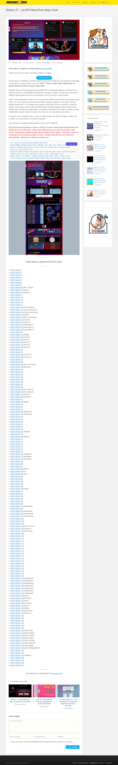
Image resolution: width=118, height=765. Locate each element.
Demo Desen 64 (17, 426)
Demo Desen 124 (17, 573)
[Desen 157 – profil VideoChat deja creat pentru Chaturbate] (90, 193)
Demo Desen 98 (17, 508)
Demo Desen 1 (16, 270)
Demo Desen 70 (17, 439)
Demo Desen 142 (17, 618)
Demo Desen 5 (16, 280)
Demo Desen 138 (17, 608)
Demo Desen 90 (17, 489)
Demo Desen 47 (17, 384)
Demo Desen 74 (17, 449)
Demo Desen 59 (17, 414)
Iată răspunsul (56, 673)
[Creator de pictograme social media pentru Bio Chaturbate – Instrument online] (98, 76)
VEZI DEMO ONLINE (44, 78)
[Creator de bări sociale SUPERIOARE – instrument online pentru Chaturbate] (90, 126)
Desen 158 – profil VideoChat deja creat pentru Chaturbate (100, 180)
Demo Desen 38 (17, 362)
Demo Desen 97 (17, 506)
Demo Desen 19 (17, 315)
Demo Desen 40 (17, 367)
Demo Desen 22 (17, 322)
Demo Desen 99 (17, 511)
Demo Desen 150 (17, 638)
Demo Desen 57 (17, 409)
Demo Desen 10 (17, 292)
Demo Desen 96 (17, 504)
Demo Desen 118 (17, 558)
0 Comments (59, 63)
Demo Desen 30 (17, 342)
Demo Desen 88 (17, 484)
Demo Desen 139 (17, 610)
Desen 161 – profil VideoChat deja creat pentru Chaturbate (100, 146)
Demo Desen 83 (17, 471)
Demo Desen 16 (17, 307)
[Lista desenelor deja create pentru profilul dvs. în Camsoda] (98, 92)
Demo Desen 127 (17, 581)
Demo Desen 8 (16, 287)
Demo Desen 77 (17, 456)
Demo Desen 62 (17, 421)
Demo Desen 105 (17, 526)
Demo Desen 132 (17, 593)
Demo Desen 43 (17, 374)
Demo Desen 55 (17, 404)
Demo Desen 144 (17, 623)
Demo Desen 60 (17, 417)
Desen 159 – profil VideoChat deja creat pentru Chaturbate (100, 169)
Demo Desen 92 (17, 494)
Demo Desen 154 (17, 648)
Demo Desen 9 (16, 290)
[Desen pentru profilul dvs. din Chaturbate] (98, 69)
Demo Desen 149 (17, 635)
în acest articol (46, 68)
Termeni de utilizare (82, 763)
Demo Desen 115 (17, 551)
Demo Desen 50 (17, 392)
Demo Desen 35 (17, 354)
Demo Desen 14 (17, 302)
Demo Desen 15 (17, 305)
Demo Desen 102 (17, 518)
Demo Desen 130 (17, 588)
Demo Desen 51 (17, 394)
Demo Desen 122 (17, 568)
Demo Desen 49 (17, 389)
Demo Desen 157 (17, 655)
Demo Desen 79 (17, 461)
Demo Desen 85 (17, 476)
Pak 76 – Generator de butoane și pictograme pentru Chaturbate (44, 701)
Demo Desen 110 (17, 538)
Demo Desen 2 (16, 272)
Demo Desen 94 (17, 499)
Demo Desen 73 (17, 446)
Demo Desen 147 (17, 630)
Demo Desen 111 (17, 541)
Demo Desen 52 (17, 397)
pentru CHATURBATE (43, 63)
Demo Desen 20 (17, 317)
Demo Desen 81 (17, 466)
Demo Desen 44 (17, 377)
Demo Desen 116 (17, 553)
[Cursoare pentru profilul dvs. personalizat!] (98, 108)
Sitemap (101, 763)
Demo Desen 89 (17, 486)
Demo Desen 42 (17, 372)
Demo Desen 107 (17, 531)
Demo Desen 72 (17, 444)
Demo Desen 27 (17, 334)
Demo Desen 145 (17, 625)
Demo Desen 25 (17, 330)
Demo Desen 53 (17, 399)
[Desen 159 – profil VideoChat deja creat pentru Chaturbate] (90, 170)
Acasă (74, 763)
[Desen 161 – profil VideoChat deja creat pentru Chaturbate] (90, 148)
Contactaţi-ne (108, 763)
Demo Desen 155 (17, 650)
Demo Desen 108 (17, 533)
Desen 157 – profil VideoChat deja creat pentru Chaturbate (100, 192)
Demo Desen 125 (17, 576)
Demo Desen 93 (17, 496)
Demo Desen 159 (17, 660)
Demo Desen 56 (17, 407)
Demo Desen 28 (17, 337)
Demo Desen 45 (17, 379)
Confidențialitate (93, 763)
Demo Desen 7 (16, 285)
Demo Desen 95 (17, 501)
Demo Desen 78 (17, 459)
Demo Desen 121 (17, 566)
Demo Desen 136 (17, 603)
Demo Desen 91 (17, 491)
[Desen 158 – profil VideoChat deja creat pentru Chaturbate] (90, 182)
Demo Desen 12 (17, 297)
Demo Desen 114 (17, 548)
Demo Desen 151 (17, 640)
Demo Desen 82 (17, 469)
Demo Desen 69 (17, 436)
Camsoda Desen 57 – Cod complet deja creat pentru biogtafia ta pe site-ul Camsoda (68, 702)
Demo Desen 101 (17, 516)
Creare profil (30, 63)
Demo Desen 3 (16, 275)
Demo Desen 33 (17, 349)
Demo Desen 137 (17, 605)
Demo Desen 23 (17, 325)
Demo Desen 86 (17, 479)
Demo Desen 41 (17, 369)
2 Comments (97, 140)
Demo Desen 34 (17, 352)
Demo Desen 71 (17, 441)
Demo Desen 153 (17, 645)
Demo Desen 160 (17, 663)
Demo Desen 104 (17, 523)
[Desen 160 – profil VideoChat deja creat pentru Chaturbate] (90, 159)
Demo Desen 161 (17, 665)
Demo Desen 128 (17, 583)
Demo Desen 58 (17, 412)
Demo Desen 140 (17, 613)
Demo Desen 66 (17, 429)
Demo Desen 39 (17, 364)
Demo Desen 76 (17, 454)
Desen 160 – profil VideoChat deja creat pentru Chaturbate (100, 157)
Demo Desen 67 (17, 431)
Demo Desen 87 (17, 481)
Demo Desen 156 (17, 653)
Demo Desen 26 (17, 332)
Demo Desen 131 (17, 591)
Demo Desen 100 (17, 513)
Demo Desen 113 (17, 546)
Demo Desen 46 (17, 382)
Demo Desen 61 (17, 419)
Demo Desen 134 (17, 598)
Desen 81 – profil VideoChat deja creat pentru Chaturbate (20, 700)
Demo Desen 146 (17, 628)
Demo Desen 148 (17, 633)
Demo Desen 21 (17, 320)
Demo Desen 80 (17, 464)
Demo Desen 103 (17, 521)
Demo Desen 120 (17, 563)
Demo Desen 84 (17, 474)
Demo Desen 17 (17, 310)
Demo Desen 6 (16, 282)
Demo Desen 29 (17, 339)
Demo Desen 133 (17, 595)
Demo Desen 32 (17, 347)
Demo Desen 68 (17, 434)
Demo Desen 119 (17, 561)
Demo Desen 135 (17, 600)
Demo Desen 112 (17, 543)
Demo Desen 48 (17, 387)
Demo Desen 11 (17, 295)
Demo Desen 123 (17, 571)
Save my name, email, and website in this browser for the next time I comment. (42, 742)
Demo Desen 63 (17, 424)
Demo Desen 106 (17, 528)
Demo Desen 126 (17, 578)
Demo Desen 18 (17, 312)
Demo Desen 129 (17, 586)
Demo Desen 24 (17, 327)
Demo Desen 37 (17, 359)
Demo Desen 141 (17, 615)
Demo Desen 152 (17, 643)
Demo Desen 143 (17, 620)
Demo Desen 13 (17, 300)
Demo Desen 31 (17, 344)
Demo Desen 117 (17, 556)
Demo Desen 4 (16, 277)
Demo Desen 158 (17, 658)
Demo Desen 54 (17, 402)
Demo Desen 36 (17, 357)
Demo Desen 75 (17, 451)
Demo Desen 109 (17, 536)
